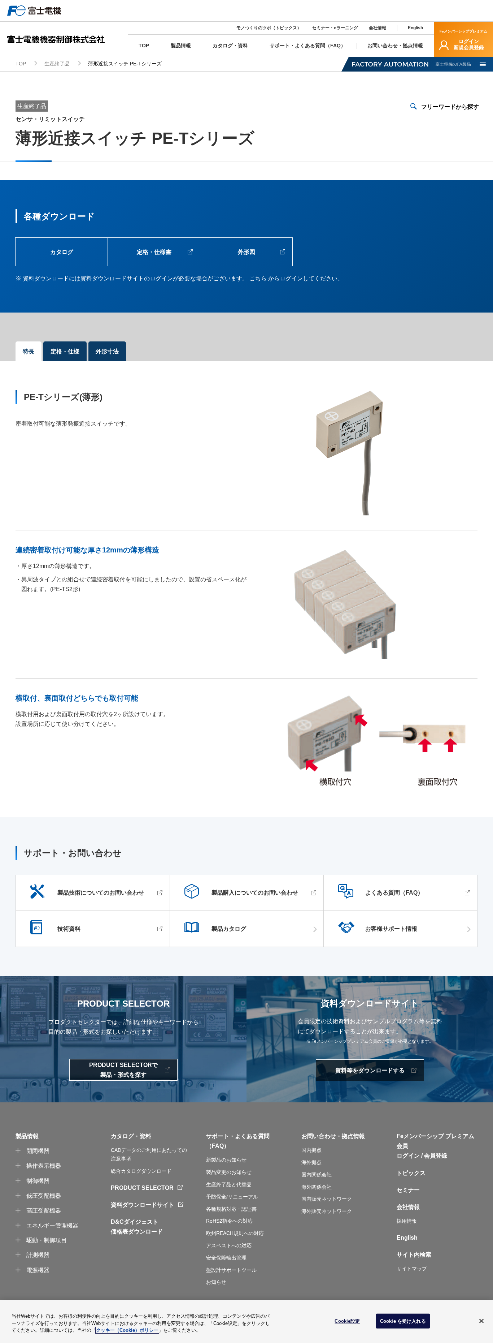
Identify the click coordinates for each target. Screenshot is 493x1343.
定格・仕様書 (154, 252)
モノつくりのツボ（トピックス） (268, 27)
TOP (21, 63)
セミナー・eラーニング (335, 27)
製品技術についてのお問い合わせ (100, 893)
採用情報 (407, 1221)
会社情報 (377, 27)
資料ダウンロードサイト (142, 1205)
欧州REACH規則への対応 (235, 1233)
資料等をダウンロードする (370, 1070)
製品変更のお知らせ (229, 1172)
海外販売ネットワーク (326, 1211)
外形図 (246, 252)
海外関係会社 (316, 1187)
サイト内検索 (414, 1255)
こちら (258, 278)
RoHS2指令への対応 (229, 1221)
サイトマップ (412, 1268)
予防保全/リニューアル (232, 1197)
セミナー (408, 1190)
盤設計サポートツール (231, 1270)
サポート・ (220, 1136)
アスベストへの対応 (229, 1245)
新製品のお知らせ (226, 1160)
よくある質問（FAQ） (394, 893)
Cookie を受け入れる (403, 1320)
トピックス (411, 1173)
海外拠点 (311, 1162)
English (415, 27)
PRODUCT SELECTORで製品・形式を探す (123, 1070)
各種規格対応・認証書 (231, 1209)
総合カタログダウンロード (141, 1171)
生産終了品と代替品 (229, 1184)
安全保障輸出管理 (226, 1258)
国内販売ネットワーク (326, 1199)
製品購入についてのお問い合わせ (254, 893)
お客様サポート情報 (391, 929)
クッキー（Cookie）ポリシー (127, 1330)
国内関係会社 (316, 1175)
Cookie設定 (347, 1320)
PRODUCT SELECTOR (142, 1188)
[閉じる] (481, 1321)
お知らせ (216, 1282)
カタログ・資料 (131, 1136)
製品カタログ (228, 929)
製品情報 (27, 1136)
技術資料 (68, 929)
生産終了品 (57, 63)
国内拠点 (311, 1150)
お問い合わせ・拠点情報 (333, 1136)
